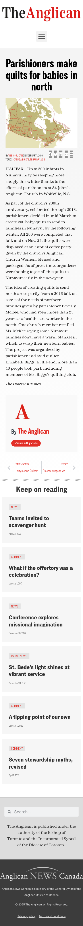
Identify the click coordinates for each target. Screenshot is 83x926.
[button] (41, 36)
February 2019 (37, 159)
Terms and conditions (52, 916)
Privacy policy (26, 916)
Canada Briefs (21, 159)
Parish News (19, 656)
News (14, 507)
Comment (17, 556)
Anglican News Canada (16, 888)
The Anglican (15, 155)
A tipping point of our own (40, 717)
